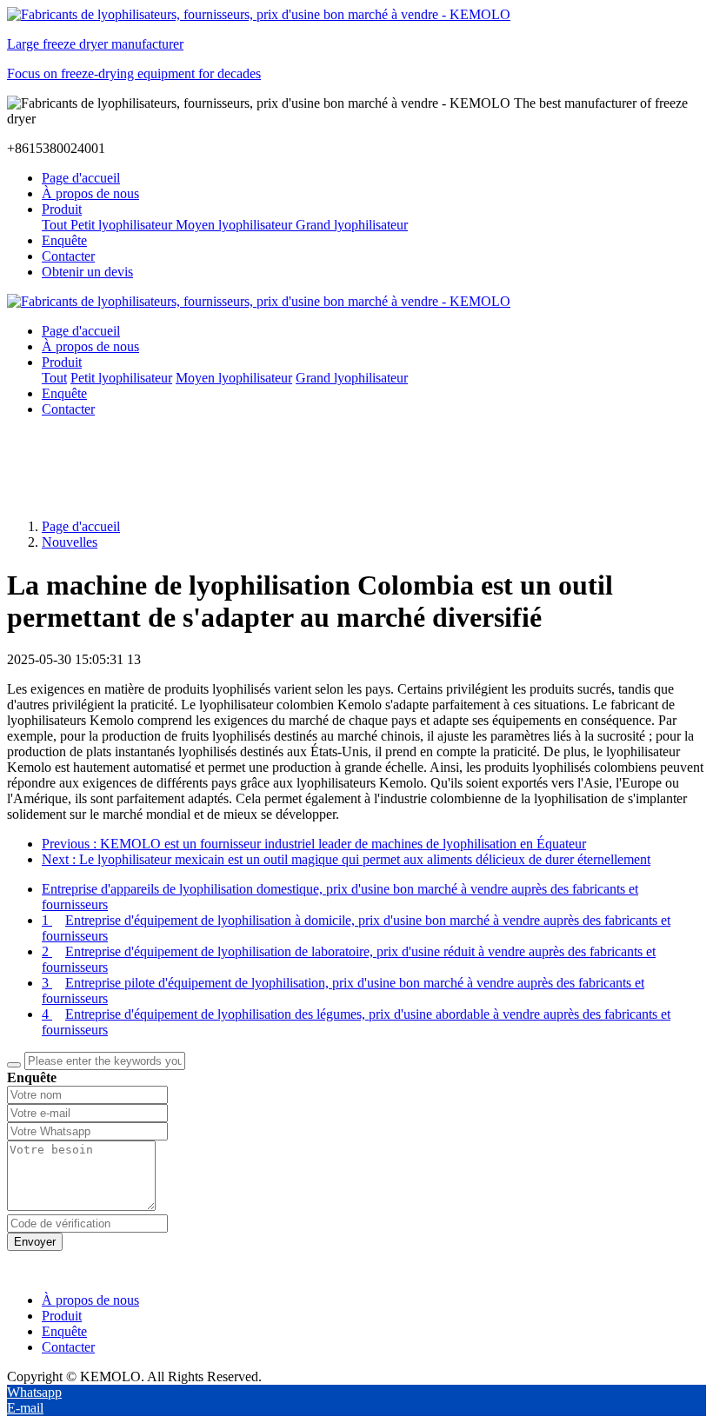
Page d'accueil (81, 177)
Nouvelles (69, 542)
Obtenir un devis (87, 271)
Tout (56, 224)
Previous (314, 843)
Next (346, 859)
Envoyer (35, 1241)
